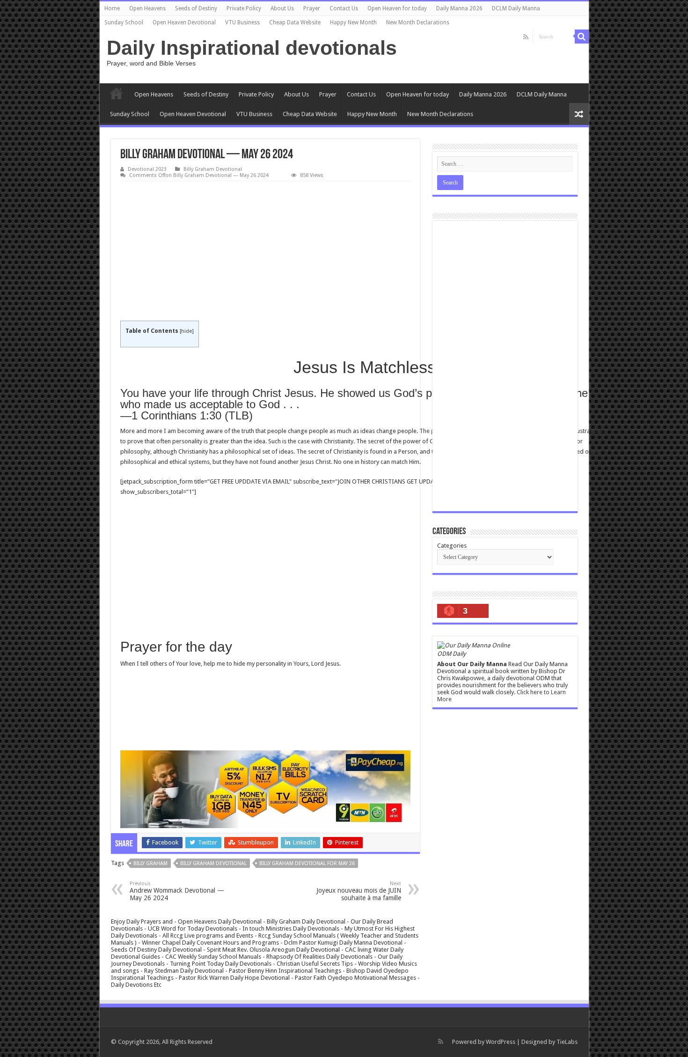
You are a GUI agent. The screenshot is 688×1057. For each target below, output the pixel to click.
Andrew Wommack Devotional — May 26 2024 (177, 891)
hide (186, 331)
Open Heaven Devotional (184, 22)
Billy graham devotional (213, 863)
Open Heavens (147, 8)
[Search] (582, 36)
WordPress (500, 1041)
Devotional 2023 (147, 169)
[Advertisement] (265, 251)
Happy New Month (353, 22)
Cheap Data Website (295, 22)
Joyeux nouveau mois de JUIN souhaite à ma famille (358, 891)
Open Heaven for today (397, 8)
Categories (452, 545)
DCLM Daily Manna (516, 8)
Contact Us (343, 8)
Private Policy (244, 8)
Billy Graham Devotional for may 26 (307, 863)
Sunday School (123, 22)
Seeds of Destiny (196, 8)
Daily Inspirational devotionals (252, 48)
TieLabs (567, 1041)
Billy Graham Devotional (212, 169)
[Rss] (525, 37)
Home (112, 8)
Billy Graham (150, 863)
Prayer (311, 8)
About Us (282, 8)
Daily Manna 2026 (459, 8)
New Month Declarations (417, 22)
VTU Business (242, 22)
